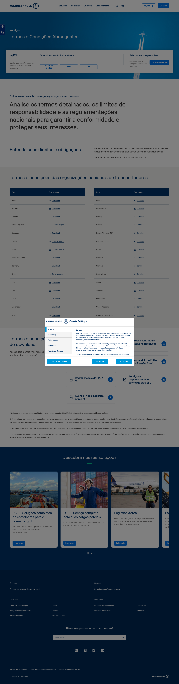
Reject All (100, 361)
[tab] (58, 329)
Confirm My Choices (59, 361)
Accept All (124, 361)
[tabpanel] (104, 348)
